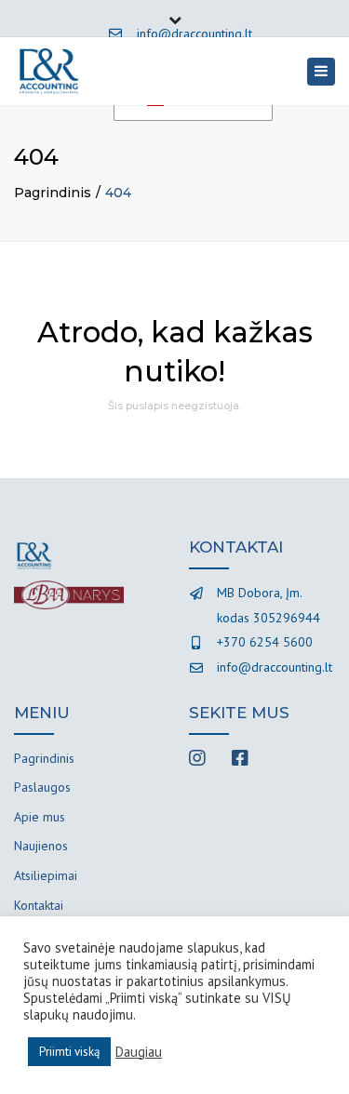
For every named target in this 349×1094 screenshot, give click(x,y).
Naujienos (41, 845)
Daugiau (138, 1052)
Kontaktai (38, 905)
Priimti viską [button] (69, 1052)
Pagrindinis (52, 192)
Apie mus (39, 816)
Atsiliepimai (45, 875)
